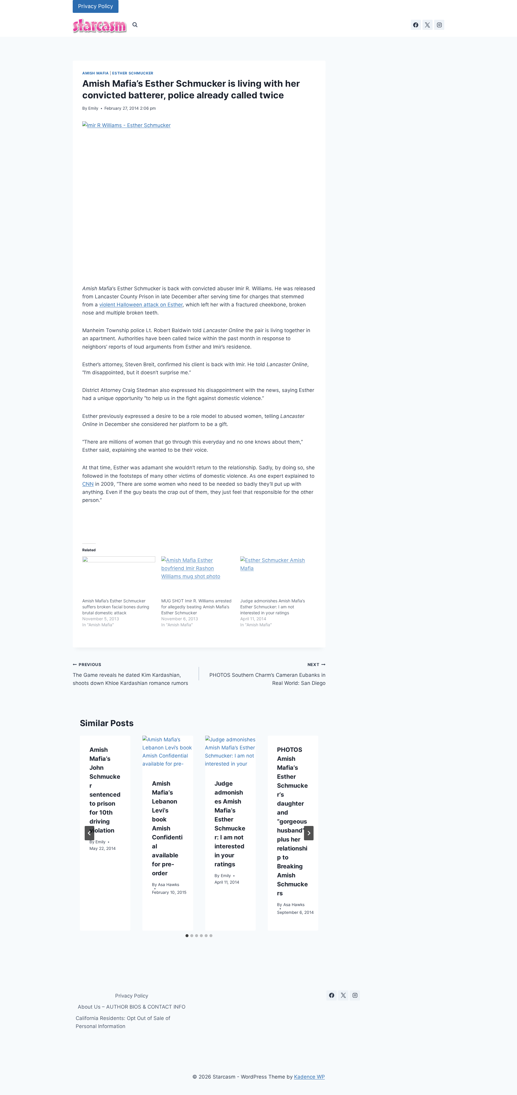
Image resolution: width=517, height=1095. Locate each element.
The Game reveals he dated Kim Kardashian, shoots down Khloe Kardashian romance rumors (130, 674)
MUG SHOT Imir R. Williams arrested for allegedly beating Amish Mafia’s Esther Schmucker (196, 606)
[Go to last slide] (89, 833)
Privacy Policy (95, 6)
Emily (93, 108)
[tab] (186, 935)
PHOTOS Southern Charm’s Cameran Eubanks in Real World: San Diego (267, 674)
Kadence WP (309, 1077)
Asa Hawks (168, 884)
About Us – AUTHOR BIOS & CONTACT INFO (131, 1007)
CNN (88, 484)
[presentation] (167, 752)
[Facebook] (416, 25)
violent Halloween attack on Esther (141, 305)
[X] (427, 25)
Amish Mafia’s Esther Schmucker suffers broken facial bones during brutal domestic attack (115, 606)
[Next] (309, 833)
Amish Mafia (95, 73)
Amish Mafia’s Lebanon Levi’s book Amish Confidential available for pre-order (167, 828)
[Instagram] (439, 25)
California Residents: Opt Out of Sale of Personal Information (123, 1022)
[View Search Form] (135, 24)
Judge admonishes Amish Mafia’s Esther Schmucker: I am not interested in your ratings (272, 606)
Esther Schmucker (132, 73)
